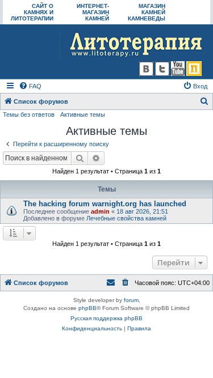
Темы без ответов (29, 114)
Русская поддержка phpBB (106, 318)
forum (131, 300)
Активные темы (82, 114)
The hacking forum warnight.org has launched (104, 203)
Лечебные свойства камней (126, 218)
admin (100, 211)
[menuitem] (30, 86)
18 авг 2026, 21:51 (142, 211)
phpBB (87, 308)
